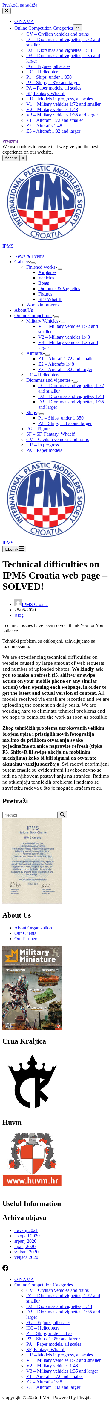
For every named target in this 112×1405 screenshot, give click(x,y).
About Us (23, 310)
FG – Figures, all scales (48, 66)
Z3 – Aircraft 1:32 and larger (53, 131)
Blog (19, 615)
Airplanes (47, 272)
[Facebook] (5, 1269)
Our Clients (25, 933)
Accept (11, 158)
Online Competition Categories (43, 28)
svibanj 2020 (26, 1251)
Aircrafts (34, 353)
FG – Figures (38, 428)
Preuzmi (10, 141)
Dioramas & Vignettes (59, 288)
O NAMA (24, 21)
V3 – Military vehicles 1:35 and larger (62, 114)
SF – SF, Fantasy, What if (50, 434)
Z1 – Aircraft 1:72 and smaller (54, 120)
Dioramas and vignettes (48, 380)
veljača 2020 (26, 1257)
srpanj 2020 (25, 1241)
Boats (43, 283)
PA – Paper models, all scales (53, 87)
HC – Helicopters (42, 71)
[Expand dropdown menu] (77, 27)
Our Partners (26, 938)
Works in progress (43, 304)
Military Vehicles (42, 320)
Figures (45, 293)
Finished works (40, 267)
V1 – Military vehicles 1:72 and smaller (63, 104)
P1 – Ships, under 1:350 (49, 77)
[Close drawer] (6, 11)
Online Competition (33, 315)
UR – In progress (42, 444)
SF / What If (50, 299)
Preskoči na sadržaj (20, 4)
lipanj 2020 (25, 1246)
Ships (31, 412)
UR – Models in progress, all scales (59, 98)
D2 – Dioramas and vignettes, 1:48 (59, 50)
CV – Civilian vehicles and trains (57, 34)
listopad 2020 (27, 1235)
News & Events (29, 256)
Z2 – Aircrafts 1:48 (44, 125)
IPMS (7, 246)
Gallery (21, 261)
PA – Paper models (44, 450)
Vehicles (46, 277)
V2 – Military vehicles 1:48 (52, 109)
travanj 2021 (26, 1230)
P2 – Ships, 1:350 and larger (53, 82)
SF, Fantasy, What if (45, 93)
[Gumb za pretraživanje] (62, 814)
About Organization (33, 927)
